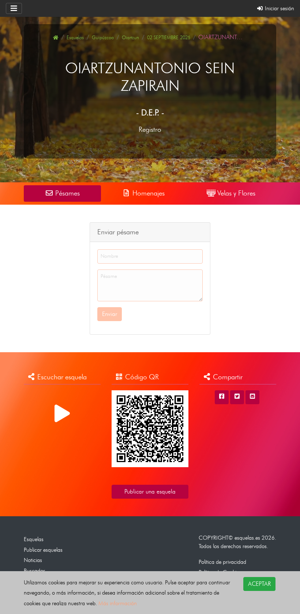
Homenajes (148, 193)
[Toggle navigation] (14, 8)
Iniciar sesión (278, 8)
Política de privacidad (222, 561)
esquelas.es (247, 537)
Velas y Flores (235, 193)
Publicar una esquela (150, 491)
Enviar (109, 313)
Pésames (66, 193)
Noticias (33, 560)
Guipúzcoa (103, 37)
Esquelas (75, 37)
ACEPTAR (259, 583)
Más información (117, 603)
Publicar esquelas (43, 549)
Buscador (34, 570)
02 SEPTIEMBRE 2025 (168, 37)
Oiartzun (130, 37)
